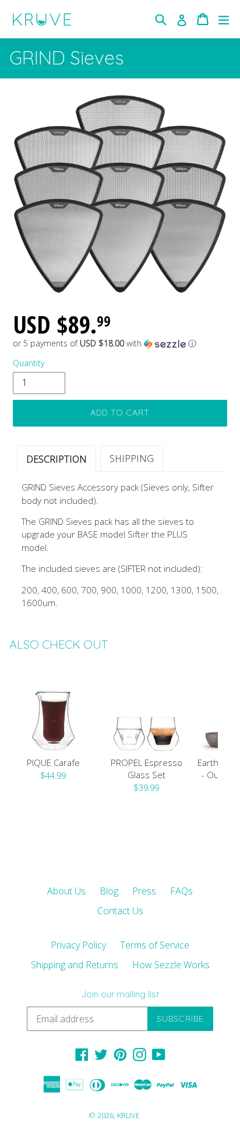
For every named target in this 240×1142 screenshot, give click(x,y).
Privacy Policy (78, 945)
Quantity (28, 362)
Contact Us (120, 910)
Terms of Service (154, 945)
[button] (120, 343)
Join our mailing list (120, 994)
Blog (109, 891)
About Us (66, 891)
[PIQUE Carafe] (53, 709)
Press (144, 891)
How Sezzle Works (171, 964)
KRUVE (128, 1115)
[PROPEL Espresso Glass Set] (146, 709)
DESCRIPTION (56, 459)
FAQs (181, 891)
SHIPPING (132, 458)
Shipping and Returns (74, 964)
